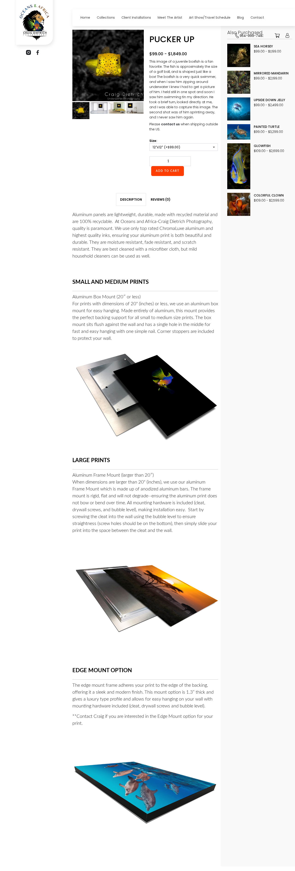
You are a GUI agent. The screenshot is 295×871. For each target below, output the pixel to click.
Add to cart (167, 171)
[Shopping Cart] (277, 39)
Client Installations (136, 17)
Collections (106, 17)
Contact (257, 17)
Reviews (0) (161, 199)
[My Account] (287, 39)
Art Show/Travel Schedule (209, 17)
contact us (170, 124)
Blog (240, 17)
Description (131, 199)
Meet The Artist (170, 17)
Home (85, 17)
